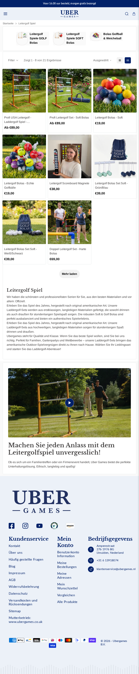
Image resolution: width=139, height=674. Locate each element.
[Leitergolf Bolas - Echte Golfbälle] (24, 156)
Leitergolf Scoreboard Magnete (69, 183)
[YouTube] (39, 526)
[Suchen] (127, 14)
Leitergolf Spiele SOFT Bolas (74, 38)
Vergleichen (66, 595)
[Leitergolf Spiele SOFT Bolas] (59, 38)
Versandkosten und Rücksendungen (23, 602)
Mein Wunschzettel (67, 586)
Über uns (15, 552)
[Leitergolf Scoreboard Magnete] (69, 156)
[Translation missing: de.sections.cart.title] (134, 14)
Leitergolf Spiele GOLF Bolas (38, 38)
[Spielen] (69, 402)
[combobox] (69, 24)
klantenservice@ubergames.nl (116, 569)
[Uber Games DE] (69, 13)
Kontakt (14, 546)
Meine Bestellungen (67, 565)
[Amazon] (54, 525)
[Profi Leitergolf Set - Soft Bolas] (69, 91)
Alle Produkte (67, 602)
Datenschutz (18, 593)
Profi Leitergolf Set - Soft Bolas (69, 117)
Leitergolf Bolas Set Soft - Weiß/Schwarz (20, 251)
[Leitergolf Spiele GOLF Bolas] (22, 38)
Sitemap (15, 611)
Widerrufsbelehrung (24, 586)
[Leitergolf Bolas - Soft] (115, 91)
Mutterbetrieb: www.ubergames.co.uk (26, 620)
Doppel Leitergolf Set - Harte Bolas (68, 251)
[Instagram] (25, 526)
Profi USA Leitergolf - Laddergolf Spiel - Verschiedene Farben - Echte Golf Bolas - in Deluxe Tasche (23, 120)
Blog (12, 566)
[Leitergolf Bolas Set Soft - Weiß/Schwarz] (24, 222)
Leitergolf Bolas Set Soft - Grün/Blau (111, 185)
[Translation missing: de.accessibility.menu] (5, 14)
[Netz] (128, 60)
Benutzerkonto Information (68, 554)
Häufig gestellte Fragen (26, 559)
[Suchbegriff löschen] (124, 25)
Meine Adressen (64, 575)
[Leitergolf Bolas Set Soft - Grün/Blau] (115, 156)
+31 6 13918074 (107, 560)
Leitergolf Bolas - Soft (109, 117)
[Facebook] (11, 526)
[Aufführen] (120, 60)
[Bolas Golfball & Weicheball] (96, 36)
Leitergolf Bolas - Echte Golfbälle (19, 185)
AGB (12, 580)
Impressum (17, 573)
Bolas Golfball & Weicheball (113, 36)
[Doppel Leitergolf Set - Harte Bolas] (69, 222)
